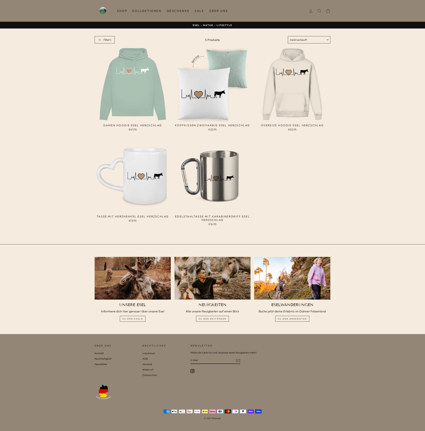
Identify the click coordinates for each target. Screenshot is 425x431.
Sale (199, 11)
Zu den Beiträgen (212, 318)
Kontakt (99, 353)
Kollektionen (147, 11)
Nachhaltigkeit (103, 358)
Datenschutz (149, 375)
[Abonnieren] (238, 360)
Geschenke (178, 11)
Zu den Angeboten (292, 318)
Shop (122, 11)
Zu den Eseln (132, 318)
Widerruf (147, 369)
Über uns (218, 11)
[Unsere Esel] (133, 278)
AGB (145, 358)
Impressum (148, 353)
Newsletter (101, 364)
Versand (147, 364)
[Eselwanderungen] (292, 278)
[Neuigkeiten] (212, 278)
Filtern (107, 39)
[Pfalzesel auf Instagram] (192, 371)
